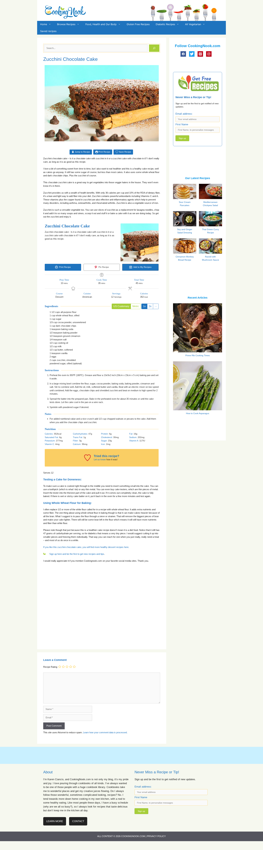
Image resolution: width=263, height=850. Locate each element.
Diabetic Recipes (165, 24)
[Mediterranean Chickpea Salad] (211, 198)
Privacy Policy (156, 836)
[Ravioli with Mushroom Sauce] (211, 252)
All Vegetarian (193, 24)
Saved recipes (48, 31)
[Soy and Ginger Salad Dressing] (185, 225)
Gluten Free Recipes (138, 24)
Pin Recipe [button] (103, 267)
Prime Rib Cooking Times (197, 355)
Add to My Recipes (142, 267)
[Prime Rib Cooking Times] (197, 350)
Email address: (184, 113)
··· (156, 306)
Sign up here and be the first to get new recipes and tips (76, 554)
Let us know (100, 459)
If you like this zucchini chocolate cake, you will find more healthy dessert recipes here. (86, 547)
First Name (181, 124)
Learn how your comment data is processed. (105, 732)
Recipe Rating (50, 667)
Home (43, 24)
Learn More (54, 821)
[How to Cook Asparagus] (197, 408)
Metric (135, 306)
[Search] (154, 48)
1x (144, 306)
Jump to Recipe (82, 152)
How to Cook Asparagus (197, 413)
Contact (78, 821)
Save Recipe (124, 152)
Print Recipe (104, 152)
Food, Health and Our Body (101, 24)
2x (150, 306)
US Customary (121, 306)
